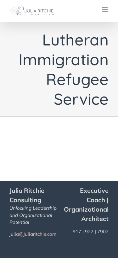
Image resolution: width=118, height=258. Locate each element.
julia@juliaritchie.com (32, 234)
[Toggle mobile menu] (105, 9)
